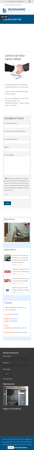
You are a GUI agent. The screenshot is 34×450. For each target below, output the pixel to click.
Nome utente (7, 356)
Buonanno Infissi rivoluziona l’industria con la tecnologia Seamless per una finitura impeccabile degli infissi (20, 259)
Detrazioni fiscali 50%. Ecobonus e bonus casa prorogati (20, 280)
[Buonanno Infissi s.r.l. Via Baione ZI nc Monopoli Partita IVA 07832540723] (12, 10)
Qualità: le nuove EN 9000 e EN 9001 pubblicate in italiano (20, 289)
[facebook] (30, 2)
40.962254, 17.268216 (20, 332)
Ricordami (7, 369)
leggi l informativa (20, 447)
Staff (14, 264)
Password (6, 363)
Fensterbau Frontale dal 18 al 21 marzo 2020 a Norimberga (20, 270)
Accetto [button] (11, 447)
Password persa (7, 379)
